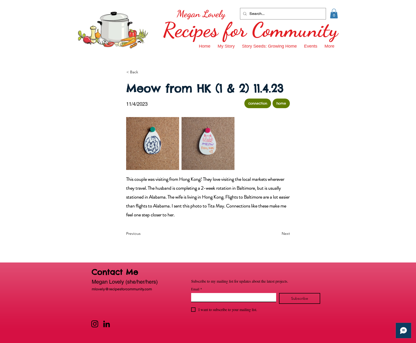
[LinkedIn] (106, 324)
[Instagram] (94, 324)
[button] (334, 14)
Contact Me (115, 272)
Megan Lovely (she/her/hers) (125, 282)
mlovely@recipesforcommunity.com (122, 289)
